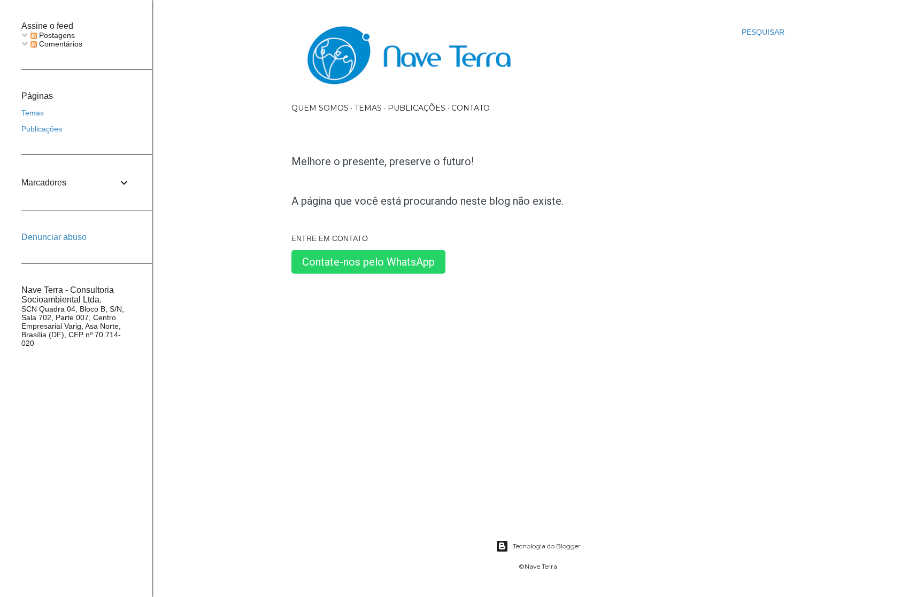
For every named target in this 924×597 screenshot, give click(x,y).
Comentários (59, 44)
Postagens (56, 35)
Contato (470, 108)
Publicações (416, 108)
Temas (368, 108)
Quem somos (320, 108)
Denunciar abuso (54, 237)
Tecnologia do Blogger (547, 546)
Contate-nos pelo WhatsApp (368, 261)
